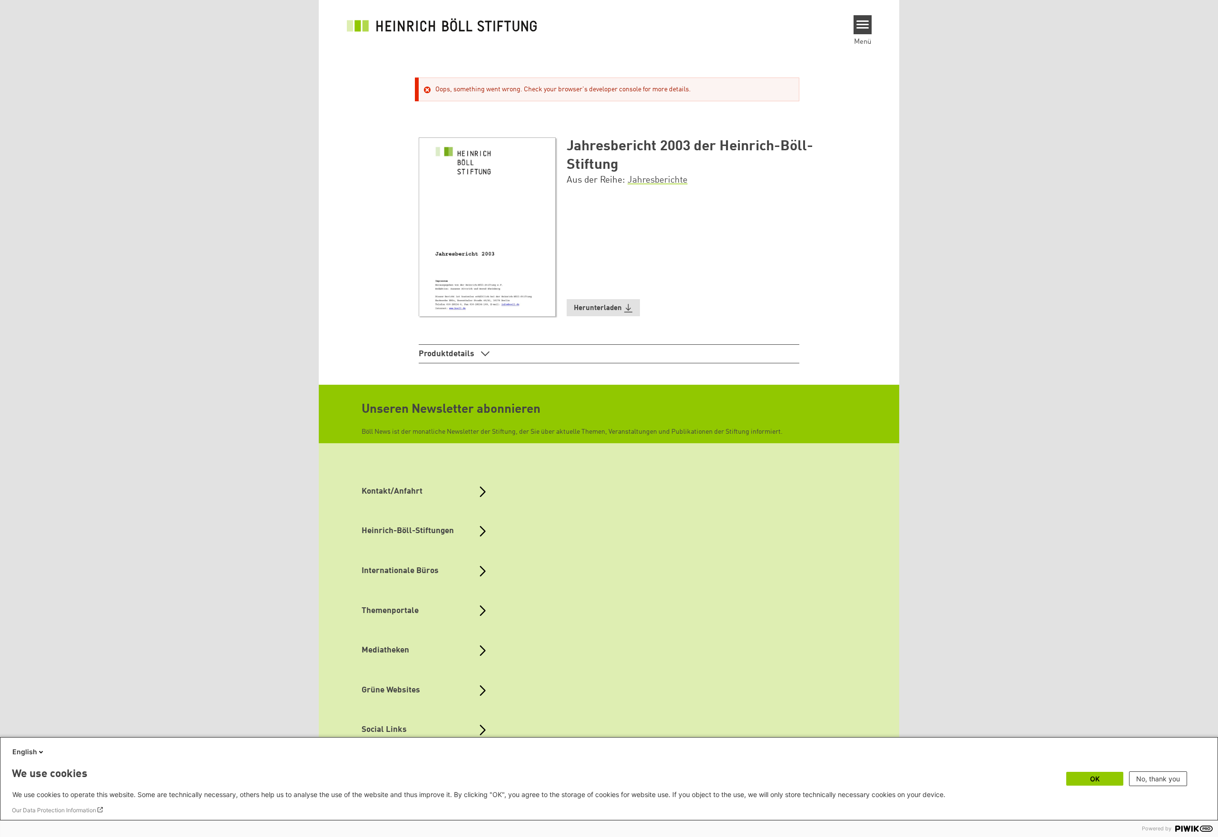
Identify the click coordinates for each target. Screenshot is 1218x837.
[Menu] (863, 24)
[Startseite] (442, 24)
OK (1095, 779)
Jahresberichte (658, 180)
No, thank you (1158, 779)
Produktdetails (447, 354)
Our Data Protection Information (54, 810)
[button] (603, 308)
